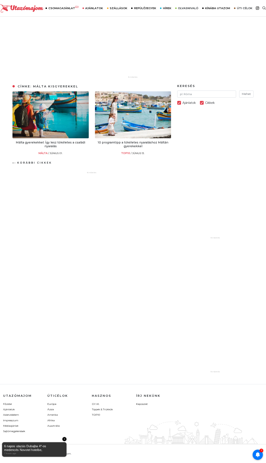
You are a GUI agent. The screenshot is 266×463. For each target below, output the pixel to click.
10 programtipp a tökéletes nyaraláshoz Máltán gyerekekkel (133, 144)
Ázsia (50, 409)
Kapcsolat (142, 403)
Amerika (52, 414)
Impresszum (10, 420)
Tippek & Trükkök (102, 409)
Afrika (51, 420)
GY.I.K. (96, 403)
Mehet (246, 94)
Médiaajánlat (10, 425)
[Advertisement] (133, 49)
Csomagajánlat (63, 7)
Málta (43, 153)
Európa (51, 403)
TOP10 (126, 153)
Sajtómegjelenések (14, 431)
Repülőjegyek (145, 8)
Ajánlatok (94, 8)
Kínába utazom (217, 8)
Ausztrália (53, 425)
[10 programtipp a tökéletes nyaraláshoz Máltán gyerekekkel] (133, 137)
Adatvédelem (11, 414)
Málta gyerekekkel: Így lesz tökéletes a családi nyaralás (50, 144)
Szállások (118, 8)
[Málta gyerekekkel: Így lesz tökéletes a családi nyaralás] (50, 137)
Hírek (167, 8)
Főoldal (7, 403)
